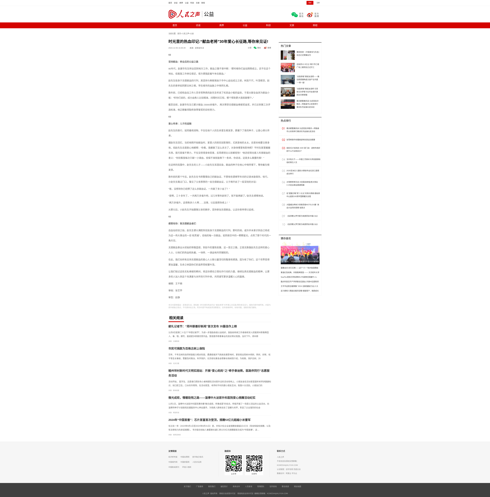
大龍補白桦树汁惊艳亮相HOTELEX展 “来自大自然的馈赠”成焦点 (302, 206)
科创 (192, 3)
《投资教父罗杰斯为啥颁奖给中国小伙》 (302, 216)
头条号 (254, 474)
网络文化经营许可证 (227, 493)
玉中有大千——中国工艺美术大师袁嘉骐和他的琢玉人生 (303, 160)
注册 (318, 3)
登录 (309, 3)
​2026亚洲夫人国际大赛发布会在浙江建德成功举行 (302, 172)
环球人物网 (186, 467)
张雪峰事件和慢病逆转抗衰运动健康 (300, 140)
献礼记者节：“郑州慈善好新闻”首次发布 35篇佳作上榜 (202, 326)
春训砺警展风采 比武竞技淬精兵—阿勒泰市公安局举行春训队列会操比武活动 (302, 129)
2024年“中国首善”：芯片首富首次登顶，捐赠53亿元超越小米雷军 (209, 419)
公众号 (233, 474)
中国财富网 (184, 462)
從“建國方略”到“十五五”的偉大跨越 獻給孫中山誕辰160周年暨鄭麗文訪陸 (303, 194)
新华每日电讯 (197, 457)
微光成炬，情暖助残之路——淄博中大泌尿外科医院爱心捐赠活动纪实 (211, 397)
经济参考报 (172, 457)
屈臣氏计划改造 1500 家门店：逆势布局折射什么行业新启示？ (303, 149)
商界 (181, 3)
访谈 (175, 3)
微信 (259, 48)
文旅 (197, 3)
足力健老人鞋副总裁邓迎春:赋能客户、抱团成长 (300, 291)
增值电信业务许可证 (245, 493)
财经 (203, 3)
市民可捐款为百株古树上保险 (186, 348)
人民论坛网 (196, 462)
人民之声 (185, 14)
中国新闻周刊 (173, 467)
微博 (269, 48)
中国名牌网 (184, 457)
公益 (186, 3)
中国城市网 (172, 462)
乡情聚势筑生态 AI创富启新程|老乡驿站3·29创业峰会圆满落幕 (302, 183)
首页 (170, 3)
